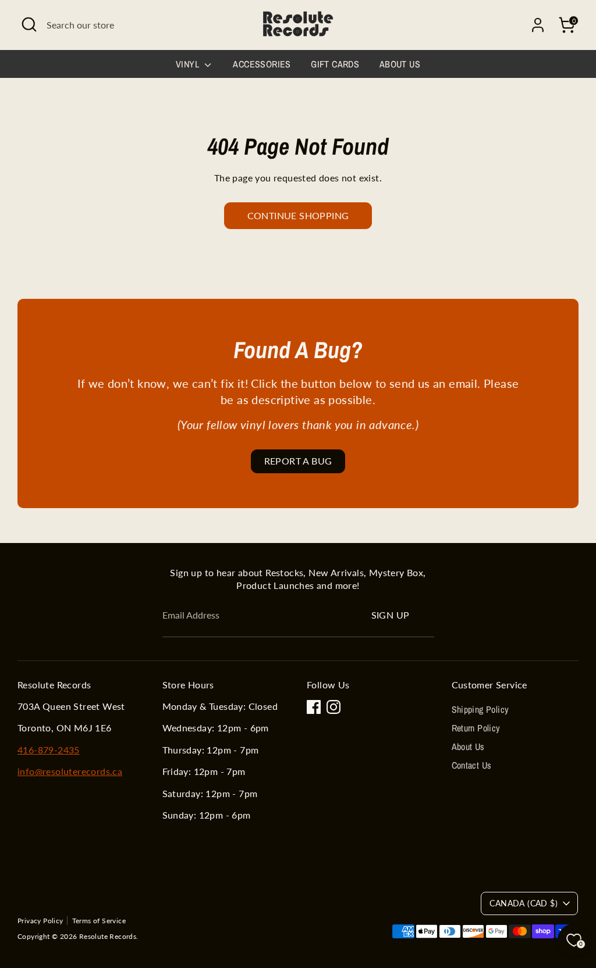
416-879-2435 (48, 749)
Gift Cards (335, 64)
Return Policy (476, 727)
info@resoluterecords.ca (69, 771)
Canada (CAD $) (523, 903)
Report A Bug (298, 460)
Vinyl (188, 64)
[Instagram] (333, 707)
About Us (399, 64)
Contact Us (472, 765)
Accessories (261, 64)
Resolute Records (107, 936)
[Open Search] (29, 24)
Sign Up (390, 614)
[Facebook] (314, 707)
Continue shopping (298, 215)
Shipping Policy (480, 709)
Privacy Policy (40, 920)
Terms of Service (99, 920)
